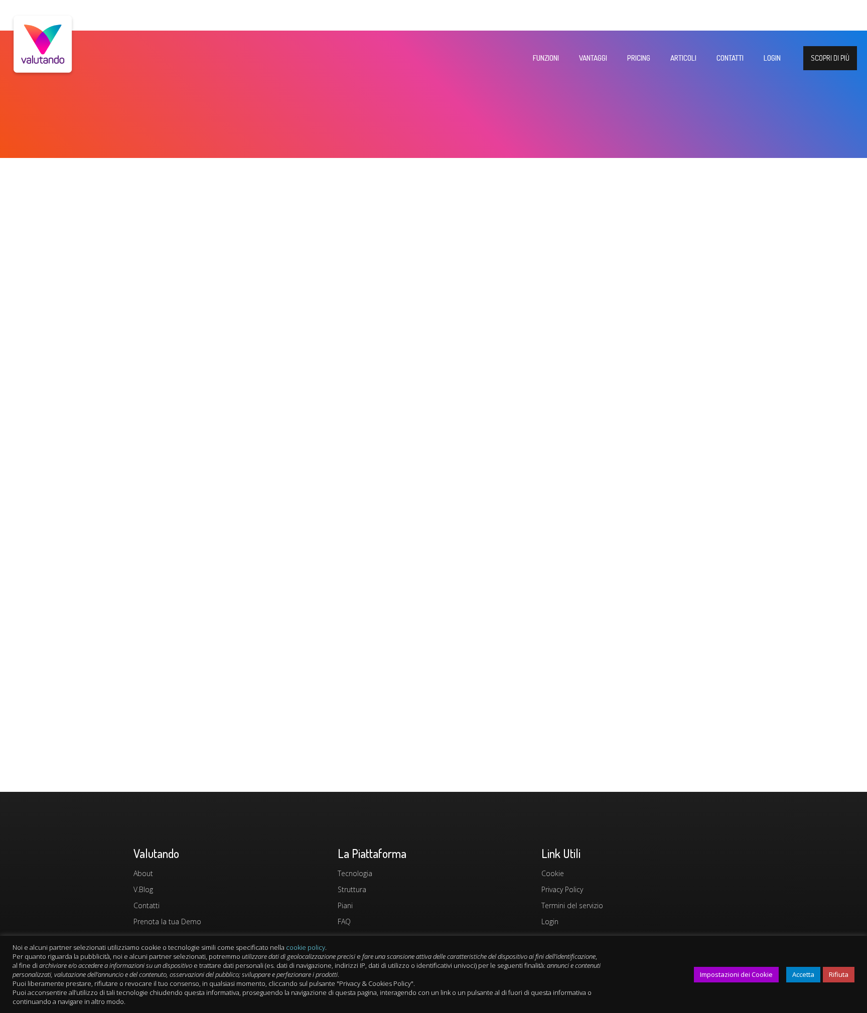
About (143, 873)
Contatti (146, 905)
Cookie (552, 873)
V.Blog (143, 889)
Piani (345, 905)
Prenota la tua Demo (167, 921)
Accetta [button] (803, 974)
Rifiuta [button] (838, 974)
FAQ (344, 921)
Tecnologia (355, 873)
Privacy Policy (562, 889)
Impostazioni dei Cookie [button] (736, 974)
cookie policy (305, 947)
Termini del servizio (572, 905)
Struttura (352, 889)
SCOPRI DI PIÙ (830, 58)
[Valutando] (42, 68)
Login (549, 921)
